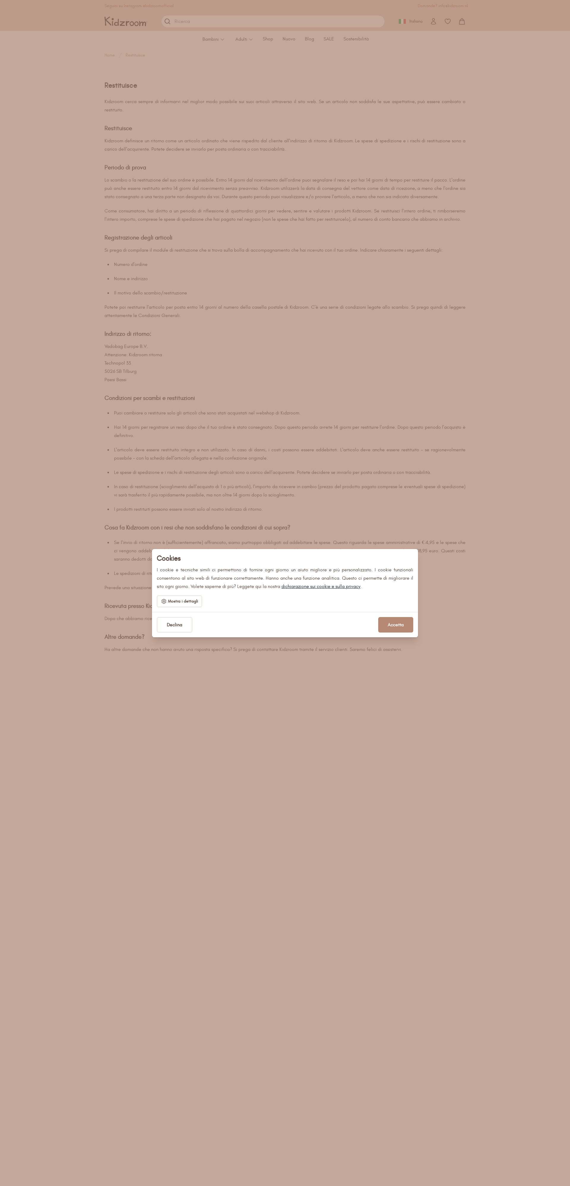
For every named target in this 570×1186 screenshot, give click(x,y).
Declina (174, 624)
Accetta (396, 624)
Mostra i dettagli (183, 601)
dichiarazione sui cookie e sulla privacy (320, 586)
